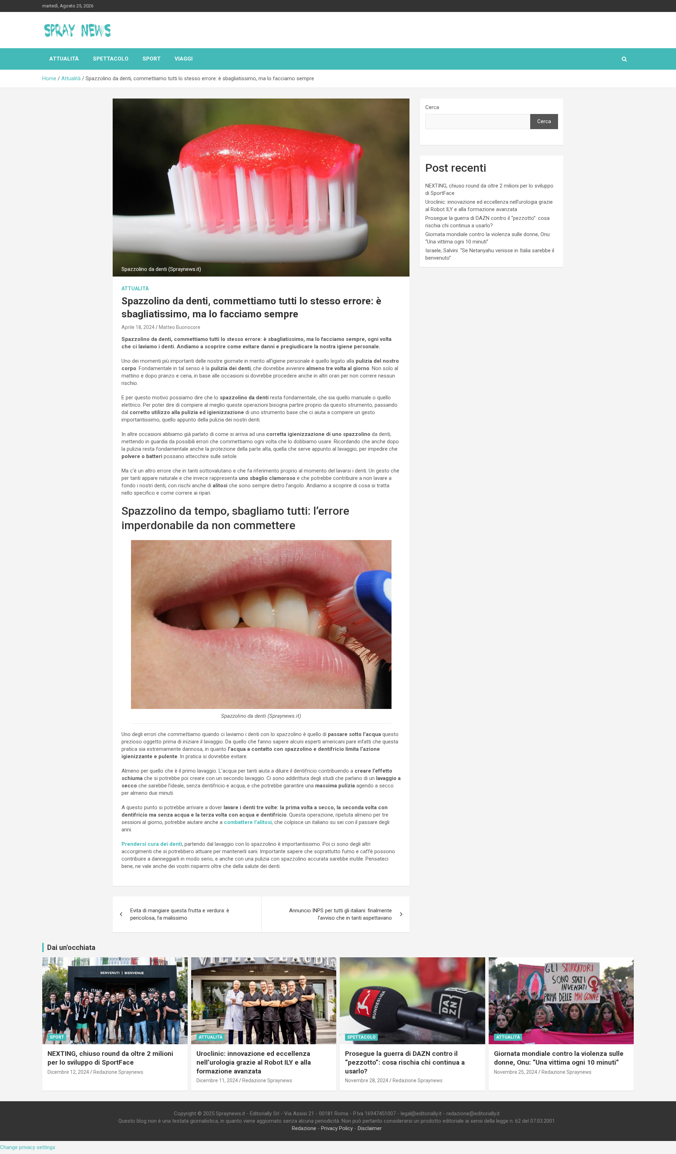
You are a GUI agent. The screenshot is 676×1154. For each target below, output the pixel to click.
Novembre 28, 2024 (366, 1080)
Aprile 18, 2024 (138, 327)
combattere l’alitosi (247, 822)
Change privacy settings (27, 1147)
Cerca (432, 107)
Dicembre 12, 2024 (68, 1072)
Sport (152, 59)
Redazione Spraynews (118, 1072)
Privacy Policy (337, 1128)
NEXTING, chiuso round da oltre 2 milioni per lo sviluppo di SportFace (110, 1058)
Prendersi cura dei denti (151, 844)
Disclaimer (370, 1128)
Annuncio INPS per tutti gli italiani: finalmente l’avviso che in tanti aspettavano (340, 914)
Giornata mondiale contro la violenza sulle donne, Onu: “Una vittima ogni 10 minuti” (559, 1058)
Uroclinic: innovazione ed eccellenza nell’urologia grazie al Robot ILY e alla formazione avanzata (253, 1062)
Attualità (64, 59)
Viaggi (184, 59)
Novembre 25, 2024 (515, 1072)
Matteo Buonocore (179, 327)
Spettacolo (111, 59)
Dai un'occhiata (71, 947)
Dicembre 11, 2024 (217, 1080)
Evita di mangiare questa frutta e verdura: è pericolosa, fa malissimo (179, 914)
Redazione (304, 1128)
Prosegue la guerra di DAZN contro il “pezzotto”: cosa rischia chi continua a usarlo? (405, 1062)
